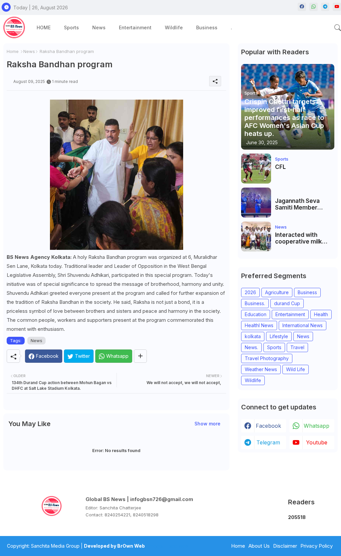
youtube (316, 442)
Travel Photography (267, 358)
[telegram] (325, 7)
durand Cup (287, 303)
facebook (268, 425)
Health (321, 314)
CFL (280, 167)
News (99, 27)
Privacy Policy (316, 546)
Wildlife (174, 27)
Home (13, 51)
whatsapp (316, 425)
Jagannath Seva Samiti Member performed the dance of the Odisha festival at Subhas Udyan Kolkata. (303, 204)
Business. (255, 303)
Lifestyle (279, 336)
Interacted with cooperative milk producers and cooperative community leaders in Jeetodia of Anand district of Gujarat (304, 238)
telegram (268, 442)
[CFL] (256, 169)
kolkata (253, 336)
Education (255, 314)
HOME (44, 27)
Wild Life (295, 369)
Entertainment (135, 27)
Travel (297, 347)
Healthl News (259, 325)
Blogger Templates (167, 546)
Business (206, 27)
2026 (250, 292)
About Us (259, 546)
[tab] (43, 27)
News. (251, 347)
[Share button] (140, 356)
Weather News (261, 369)
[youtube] (337, 7)
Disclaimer (285, 546)
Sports (71, 27)
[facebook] (302, 7)
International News (302, 325)
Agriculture (277, 292)
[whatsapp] (313, 7)
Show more (207, 423)
